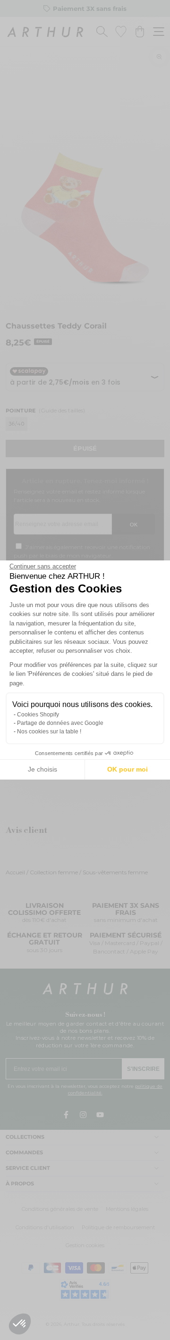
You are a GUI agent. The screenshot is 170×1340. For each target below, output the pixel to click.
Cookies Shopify (38, 714)
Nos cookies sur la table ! (49, 731)
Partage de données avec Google (60, 723)
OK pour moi (127, 769)
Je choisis (42, 769)
